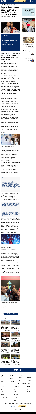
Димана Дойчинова (7, 16)
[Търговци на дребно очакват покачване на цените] (28, 40)
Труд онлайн (30, 14)
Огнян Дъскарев (28, 60)
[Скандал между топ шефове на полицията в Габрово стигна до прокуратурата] (5, 322)
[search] (32, 1)
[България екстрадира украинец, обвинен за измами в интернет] (5, 334)
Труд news (32, 47)
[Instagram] (20, 410)
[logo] (3, 1)
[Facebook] (15, 410)
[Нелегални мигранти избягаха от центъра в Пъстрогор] (15, 334)
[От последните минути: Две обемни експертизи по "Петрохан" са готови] (15, 356)
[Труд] (17, 370)
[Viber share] (4, 20)
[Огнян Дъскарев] (32, 60)
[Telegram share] (6, 20)
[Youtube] (18, 410)
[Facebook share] (2, 20)
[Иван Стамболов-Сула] (32, 54)
